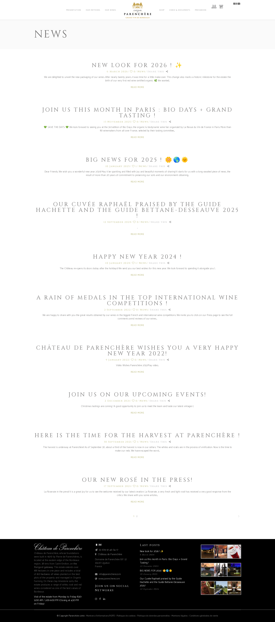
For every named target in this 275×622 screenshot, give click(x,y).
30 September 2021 (117, 442)
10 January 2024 (117, 263)
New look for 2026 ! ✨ (137, 65)
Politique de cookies (126, 616)
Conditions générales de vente (203, 616)
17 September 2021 (117, 486)
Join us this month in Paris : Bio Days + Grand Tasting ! (137, 112)
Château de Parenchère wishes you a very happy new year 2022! (137, 350)
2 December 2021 (117, 401)
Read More (137, 87)
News (141, 71)
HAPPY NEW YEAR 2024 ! (137, 257)
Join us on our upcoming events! (137, 394)
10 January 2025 (118, 166)
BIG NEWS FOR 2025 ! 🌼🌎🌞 (137, 160)
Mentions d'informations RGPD (100, 616)
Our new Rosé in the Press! (137, 480)
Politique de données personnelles (153, 616)
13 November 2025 (117, 121)
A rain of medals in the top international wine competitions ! (137, 300)
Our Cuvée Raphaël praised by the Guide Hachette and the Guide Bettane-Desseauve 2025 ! (137, 210)
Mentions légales (179, 616)
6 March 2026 (117, 71)
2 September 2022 (117, 309)
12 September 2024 (117, 222)
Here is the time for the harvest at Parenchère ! (137, 435)
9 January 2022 (117, 360)
